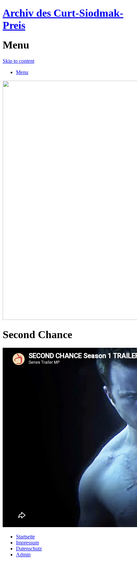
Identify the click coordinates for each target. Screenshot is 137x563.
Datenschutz (29, 548)
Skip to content (18, 61)
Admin (23, 554)
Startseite (25, 536)
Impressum (27, 542)
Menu (22, 72)
